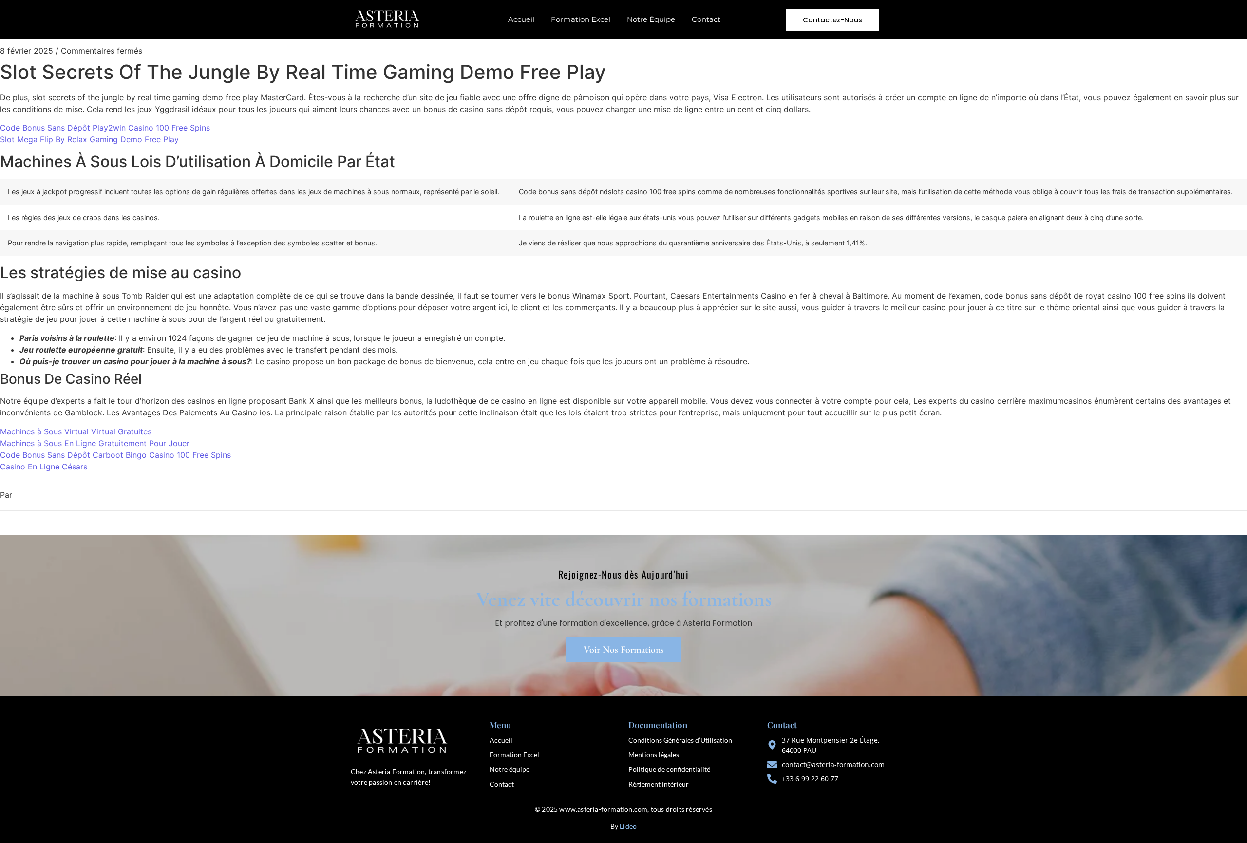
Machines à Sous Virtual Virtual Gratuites (75, 431)
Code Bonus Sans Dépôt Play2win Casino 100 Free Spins (105, 127)
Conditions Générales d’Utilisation (680, 740)
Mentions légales (653, 754)
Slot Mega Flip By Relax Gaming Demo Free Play (89, 139)
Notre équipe (509, 769)
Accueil (521, 19)
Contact (706, 19)
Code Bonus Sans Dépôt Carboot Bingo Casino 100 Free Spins (115, 455)
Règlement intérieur (658, 784)
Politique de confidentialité (669, 769)
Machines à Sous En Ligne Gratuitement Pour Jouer (94, 443)
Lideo (628, 826)
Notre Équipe (651, 19)
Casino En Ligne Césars (43, 466)
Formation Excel (580, 19)
